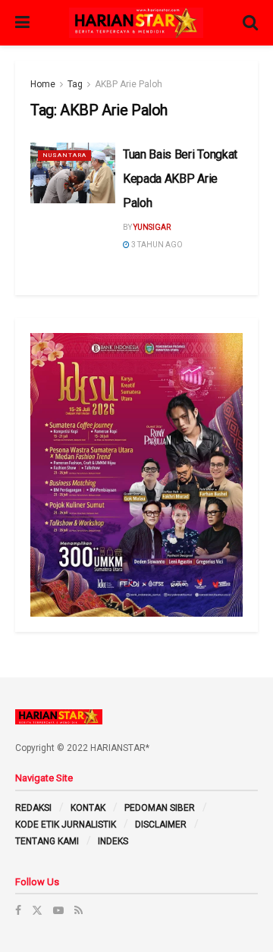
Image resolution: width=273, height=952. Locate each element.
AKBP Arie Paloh (128, 84)
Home (42, 84)
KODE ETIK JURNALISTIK (65, 824)
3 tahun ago (156, 244)
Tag (75, 84)
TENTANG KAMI (47, 841)
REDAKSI (33, 808)
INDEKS (113, 841)
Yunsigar (152, 227)
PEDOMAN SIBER (159, 808)
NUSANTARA (64, 155)
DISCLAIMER (161, 824)
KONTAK (88, 808)
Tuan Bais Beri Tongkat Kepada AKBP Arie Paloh (180, 178)
